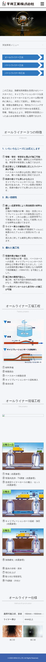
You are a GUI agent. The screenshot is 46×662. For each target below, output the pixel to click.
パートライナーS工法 (15, 72)
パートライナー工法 (14, 65)
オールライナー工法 (14, 57)
